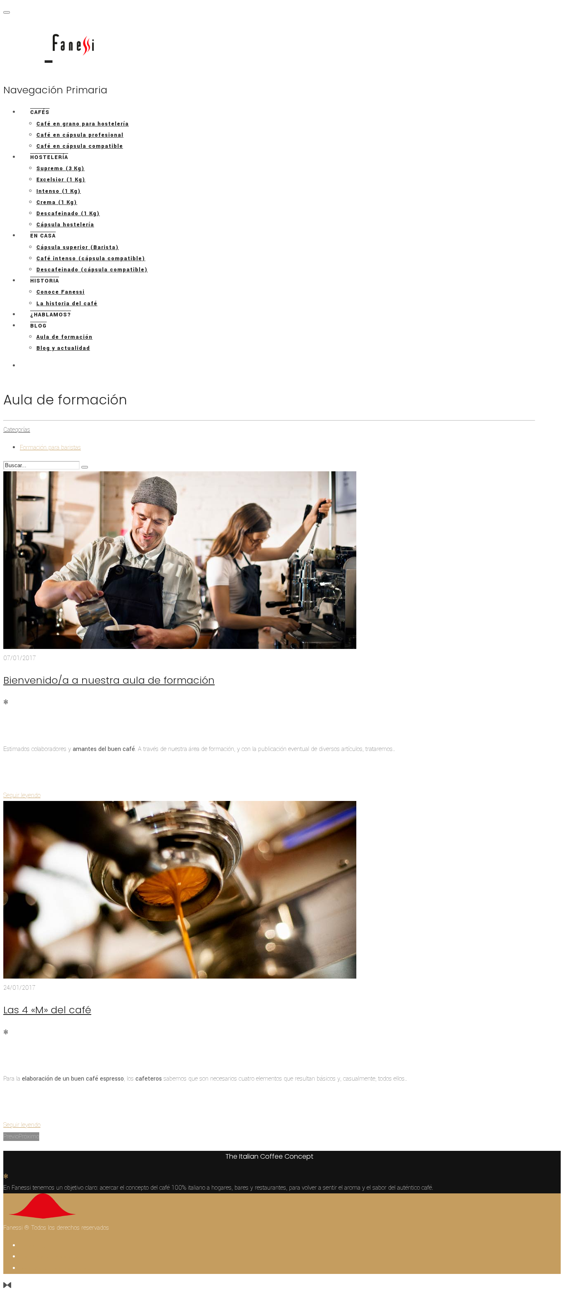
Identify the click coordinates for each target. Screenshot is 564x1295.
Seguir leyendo (21, 795)
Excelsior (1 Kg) (60, 179)
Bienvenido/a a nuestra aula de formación (109, 680)
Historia (44, 281)
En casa (43, 236)
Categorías (16, 429)
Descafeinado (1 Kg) (68, 213)
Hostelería (49, 157)
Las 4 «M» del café (47, 1010)
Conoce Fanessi (60, 292)
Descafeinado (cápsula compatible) (92, 269)
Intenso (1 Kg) (58, 191)
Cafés (40, 112)
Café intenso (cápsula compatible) (90, 258)
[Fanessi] (48, 49)
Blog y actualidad (63, 348)
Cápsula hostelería (65, 224)
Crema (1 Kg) (56, 202)
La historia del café (66, 303)
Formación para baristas (50, 447)
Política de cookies (49, 1257)
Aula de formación (64, 337)
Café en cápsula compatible (79, 146)
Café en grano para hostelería (82, 124)
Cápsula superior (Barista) (77, 247)
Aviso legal (36, 1246)
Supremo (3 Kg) (60, 168)
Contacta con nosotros (55, 1268)
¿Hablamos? (50, 314)
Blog (38, 326)
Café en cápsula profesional (79, 135)
